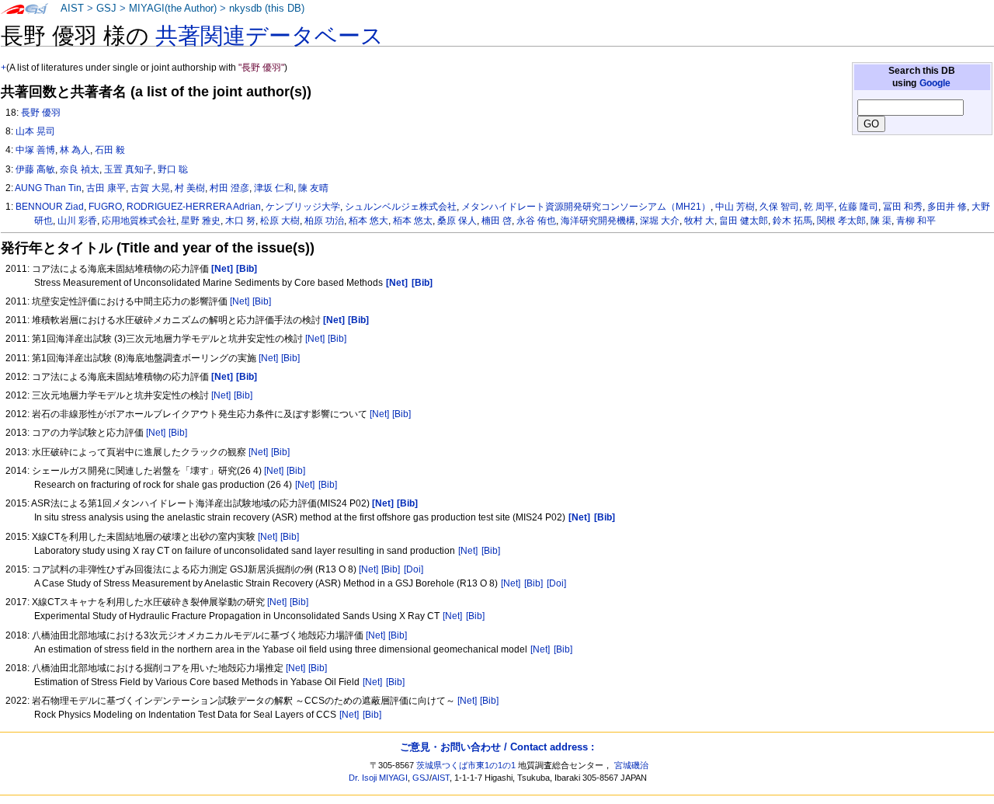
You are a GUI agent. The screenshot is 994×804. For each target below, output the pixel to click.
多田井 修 (947, 206)
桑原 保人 (457, 220)
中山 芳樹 (735, 206)
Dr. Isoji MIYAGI (378, 777)
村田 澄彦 (229, 188)
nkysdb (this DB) (266, 8)
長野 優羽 (41, 112)
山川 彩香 (77, 220)
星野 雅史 (201, 220)
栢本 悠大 (368, 220)
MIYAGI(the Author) (173, 8)
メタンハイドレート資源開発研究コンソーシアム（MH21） (586, 206)
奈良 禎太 (79, 169)
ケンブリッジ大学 (303, 206)
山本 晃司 (35, 131)
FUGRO (105, 206)
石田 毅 (110, 149)
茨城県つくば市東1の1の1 (466, 765)
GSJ (106, 8)
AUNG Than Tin (48, 188)
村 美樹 (190, 188)
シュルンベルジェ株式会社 (401, 206)
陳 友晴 (313, 188)
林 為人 (75, 149)
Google (935, 83)
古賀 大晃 (150, 188)
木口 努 (240, 220)
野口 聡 (173, 169)
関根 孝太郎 (841, 220)
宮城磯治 (631, 765)
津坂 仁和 (274, 188)
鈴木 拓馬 (792, 220)
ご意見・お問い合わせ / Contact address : (497, 747)
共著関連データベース (269, 35)
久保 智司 (779, 206)
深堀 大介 (659, 220)
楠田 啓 (496, 220)
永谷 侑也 (536, 220)
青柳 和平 (916, 220)
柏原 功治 (324, 220)
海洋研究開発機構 (598, 220)
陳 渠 (881, 220)
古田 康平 (106, 188)
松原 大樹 (280, 220)
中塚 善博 (35, 149)
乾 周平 (819, 206)
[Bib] (261, 301)
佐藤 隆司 (858, 206)
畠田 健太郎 (743, 220)
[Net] (239, 301)
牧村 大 (699, 220)
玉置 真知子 (128, 169)
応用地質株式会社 (139, 220)
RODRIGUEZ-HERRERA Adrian (194, 206)
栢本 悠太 (413, 220)
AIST (72, 8)
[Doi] (413, 569)
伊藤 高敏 (35, 169)
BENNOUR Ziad (50, 206)
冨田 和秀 (903, 206)
